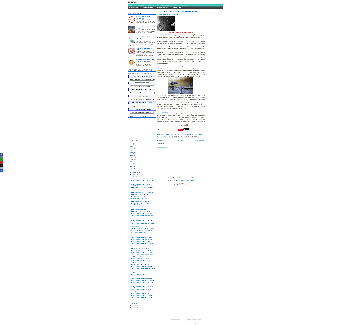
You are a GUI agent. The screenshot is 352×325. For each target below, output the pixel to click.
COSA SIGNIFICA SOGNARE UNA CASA (141, 295)
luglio (133, 303)
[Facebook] (1, 154)
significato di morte (197, 134)
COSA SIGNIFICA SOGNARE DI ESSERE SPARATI (144, 17)
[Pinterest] (1, 162)
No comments (175, 14)
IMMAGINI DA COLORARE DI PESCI (140, 194)
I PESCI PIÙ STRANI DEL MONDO (139, 199)
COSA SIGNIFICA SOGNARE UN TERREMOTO (143, 246)
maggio (134, 307)
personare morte (174, 134)
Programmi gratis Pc (140, 5)
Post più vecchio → (199, 140)
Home (130, 5)
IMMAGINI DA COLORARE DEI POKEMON (142, 192)
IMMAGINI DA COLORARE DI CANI (140, 209)
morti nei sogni (165, 134)
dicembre (134, 170)
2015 (131, 157)
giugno (134, 305)
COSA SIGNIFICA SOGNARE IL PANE (145, 59)
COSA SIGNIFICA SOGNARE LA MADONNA (142, 235)
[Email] (1, 168)
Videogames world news (180, 5)
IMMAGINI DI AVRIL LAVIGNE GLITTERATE (142, 187)
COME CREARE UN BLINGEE (138, 232)
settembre (135, 176)
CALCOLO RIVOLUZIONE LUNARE (140, 248)
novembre (134, 172)
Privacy (199, 319)
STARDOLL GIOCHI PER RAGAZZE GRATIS (142, 230)
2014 (131, 159)
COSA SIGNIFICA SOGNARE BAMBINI (141, 241)
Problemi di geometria (163, 8)
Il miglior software (153, 5)
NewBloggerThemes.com (197, 323)
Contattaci (176, 184)
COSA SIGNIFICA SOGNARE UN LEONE (141, 298)
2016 (131, 155)
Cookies (194, 319)
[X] (1, 165)
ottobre (134, 174)
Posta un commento (162, 147)
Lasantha (171, 323)
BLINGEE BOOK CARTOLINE (138, 196)
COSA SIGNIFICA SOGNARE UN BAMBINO (142, 278)
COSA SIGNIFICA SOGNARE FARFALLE (141, 237)
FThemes (156, 323)
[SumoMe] (1, 170)
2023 (131, 144)
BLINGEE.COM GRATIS (137, 190)
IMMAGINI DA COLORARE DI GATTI (140, 211)
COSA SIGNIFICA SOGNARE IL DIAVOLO (141, 218)
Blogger (189, 319)
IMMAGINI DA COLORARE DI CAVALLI (141, 207)
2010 (131, 168)
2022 (131, 146)
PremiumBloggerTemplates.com (182, 323)
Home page (181, 140)
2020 (131, 150)
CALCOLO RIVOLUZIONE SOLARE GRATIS (142, 250)
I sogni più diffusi (134, 8)
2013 (131, 161)
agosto (134, 179)
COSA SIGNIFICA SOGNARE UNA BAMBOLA (142, 244)
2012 (131, 164)
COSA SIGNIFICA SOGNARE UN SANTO (141, 300)
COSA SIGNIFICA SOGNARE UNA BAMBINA (142, 280)
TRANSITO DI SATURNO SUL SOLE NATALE (142, 228)
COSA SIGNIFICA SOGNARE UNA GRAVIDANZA (140, 275)
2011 (131, 166)
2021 (131, 148)
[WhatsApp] (1, 159)
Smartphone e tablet (166, 5)
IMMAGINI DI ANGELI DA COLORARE (141, 201)
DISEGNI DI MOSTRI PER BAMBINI (140, 264)
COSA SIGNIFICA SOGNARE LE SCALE (141, 293)
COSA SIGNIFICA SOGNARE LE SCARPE (141, 266)
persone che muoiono (185, 134)
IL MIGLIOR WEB (132, 2)
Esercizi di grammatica (148, 8)
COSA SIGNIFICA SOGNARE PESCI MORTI (142, 216)
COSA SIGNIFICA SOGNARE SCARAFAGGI (142, 239)
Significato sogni (176, 8)
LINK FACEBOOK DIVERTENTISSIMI (140, 258)
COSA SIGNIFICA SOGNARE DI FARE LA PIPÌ (142, 224)
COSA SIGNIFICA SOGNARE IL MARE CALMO (143, 269)
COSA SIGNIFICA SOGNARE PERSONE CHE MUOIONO (180, 11)
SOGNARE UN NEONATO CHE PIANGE (141, 226)
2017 (131, 153)
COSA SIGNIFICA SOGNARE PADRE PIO (141, 213)
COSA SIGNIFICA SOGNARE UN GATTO (141, 252)
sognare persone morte (163, 136)
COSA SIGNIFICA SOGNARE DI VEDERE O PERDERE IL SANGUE (142, 255)
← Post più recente (162, 140)
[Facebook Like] (1, 157)
